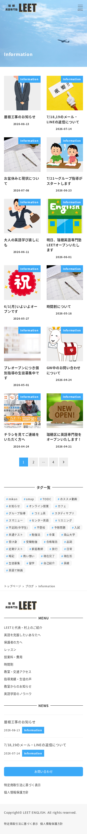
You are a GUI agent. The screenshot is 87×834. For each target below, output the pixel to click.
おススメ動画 (68, 499)
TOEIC (47, 499)
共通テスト (16, 534)
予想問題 (60, 527)
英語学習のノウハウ (18, 694)
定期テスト (16, 549)
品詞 (69, 542)
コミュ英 (40, 513)
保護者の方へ (13, 642)
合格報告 (52, 542)
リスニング (65, 520)
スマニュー (16, 520)
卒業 (52, 534)
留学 (32, 563)
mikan (13, 499)
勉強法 (36, 534)
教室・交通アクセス (17, 672)
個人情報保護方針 (16, 792)
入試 (77, 527)
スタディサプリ (64, 513)
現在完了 (49, 556)
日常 (69, 549)
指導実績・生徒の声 (18, 679)
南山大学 (69, 534)
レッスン (10, 649)
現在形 (68, 556)
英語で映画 (16, 570)
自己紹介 (49, 563)
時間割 (8, 664)
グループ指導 (17, 513)
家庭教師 (37, 549)
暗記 (11, 556)
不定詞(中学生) (18, 527)
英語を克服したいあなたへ (22, 635)
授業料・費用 (13, 657)
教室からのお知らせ (18, 686)
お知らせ (14, 506)
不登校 (41, 527)
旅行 (55, 549)
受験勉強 (31, 542)
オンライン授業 (39, 506)
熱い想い (29, 556)
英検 (67, 563)
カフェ (62, 506)
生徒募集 (14, 563)
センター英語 (40, 520)
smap (30, 499)
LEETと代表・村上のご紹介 (23, 627)
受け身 (13, 542)
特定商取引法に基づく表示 (22, 785)
